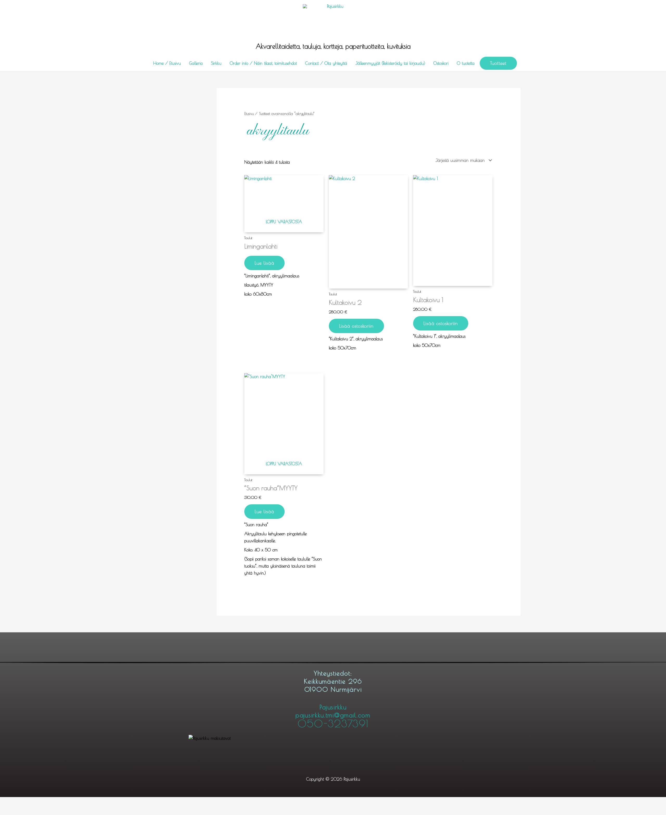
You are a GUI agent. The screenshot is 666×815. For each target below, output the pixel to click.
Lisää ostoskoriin (356, 326)
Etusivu (249, 113)
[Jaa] (55, 802)
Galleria (196, 63)
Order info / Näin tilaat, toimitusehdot (263, 63)
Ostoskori (441, 63)
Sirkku (216, 63)
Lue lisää (264, 263)
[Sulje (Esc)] (77, 802)
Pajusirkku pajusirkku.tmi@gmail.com (333, 715)
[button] (498, 63)
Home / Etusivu (167, 63)
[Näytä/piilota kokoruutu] (32, 802)
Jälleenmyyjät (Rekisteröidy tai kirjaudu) (390, 63)
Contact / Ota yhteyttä (326, 63)
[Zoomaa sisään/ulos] (10, 802)
